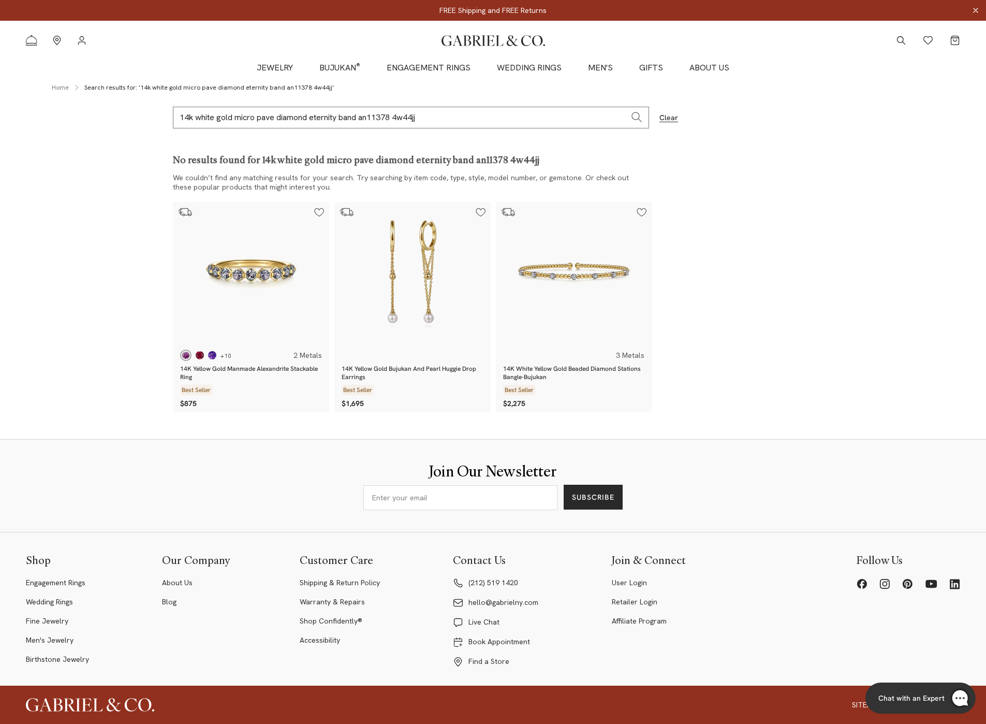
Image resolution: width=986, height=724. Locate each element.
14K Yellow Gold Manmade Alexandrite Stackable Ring (249, 373)
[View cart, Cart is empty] (955, 40)
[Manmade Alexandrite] (186, 355)
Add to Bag (305, 331)
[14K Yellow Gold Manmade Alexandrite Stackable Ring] (251, 274)
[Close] (975, 10)
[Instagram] (884, 584)
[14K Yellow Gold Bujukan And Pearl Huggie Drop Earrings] (412, 274)
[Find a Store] (57, 40)
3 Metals (630, 355)
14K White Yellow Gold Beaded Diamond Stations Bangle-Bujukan (572, 373)
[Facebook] (862, 584)
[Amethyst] (212, 355)
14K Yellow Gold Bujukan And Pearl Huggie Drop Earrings (409, 373)
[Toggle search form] (901, 40)
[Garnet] (200, 355)
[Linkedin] (955, 584)
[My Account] (82, 40)
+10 (225, 356)
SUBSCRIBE (593, 497)
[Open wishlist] (928, 40)
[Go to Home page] (493, 40)
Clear (668, 117)
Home (60, 87)
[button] (319, 212)
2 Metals (307, 355)
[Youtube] (931, 584)
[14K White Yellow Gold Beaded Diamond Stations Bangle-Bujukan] (574, 274)
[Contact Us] (31, 40)
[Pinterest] (907, 584)
